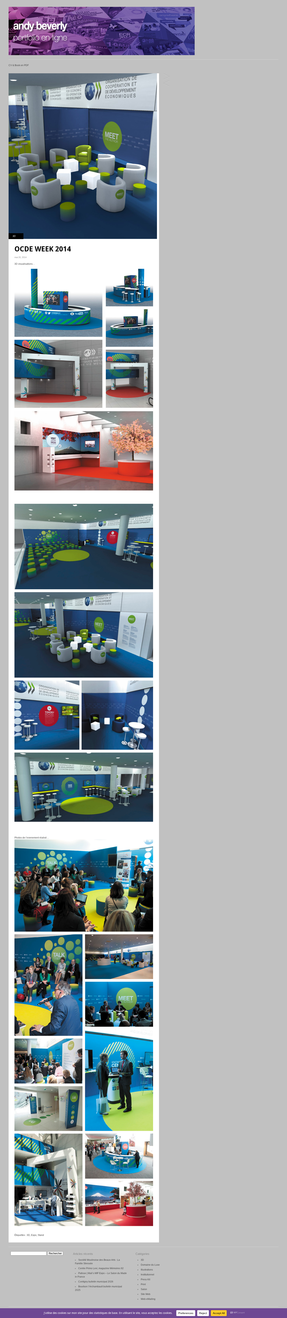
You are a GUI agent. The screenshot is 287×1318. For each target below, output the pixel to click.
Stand (41, 1235)
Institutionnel (147, 1274)
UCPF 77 (166, 83)
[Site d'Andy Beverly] (102, 54)
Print (143, 1284)
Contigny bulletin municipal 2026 (95, 1281)
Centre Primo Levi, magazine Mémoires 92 (101, 1268)
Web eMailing (148, 1299)
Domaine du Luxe (150, 1264)
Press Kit (145, 1279)
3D (14, 236)
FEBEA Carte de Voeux (166, 76)
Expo (34, 1235)
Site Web (145, 1294)
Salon (144, 1289)
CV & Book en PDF (19, 65)
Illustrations (147, 1269)
